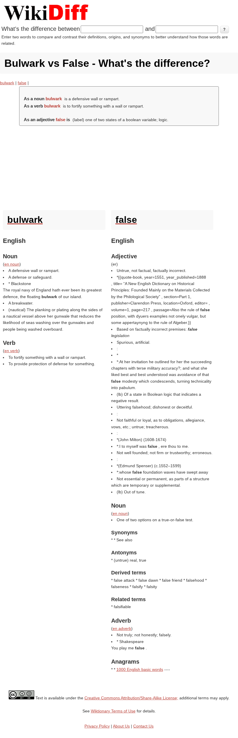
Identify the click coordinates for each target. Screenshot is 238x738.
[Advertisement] (119, 166)
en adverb (122, 628)
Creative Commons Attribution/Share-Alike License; (131, 698)
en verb (11, 350)
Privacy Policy (97, 726)
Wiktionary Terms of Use (113, 711)
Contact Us (143, 726)
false (22, 82)
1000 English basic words (139, 669)
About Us (121, 726)
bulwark (7, 82)
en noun (11, 264)
